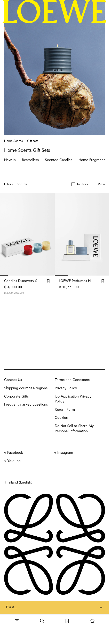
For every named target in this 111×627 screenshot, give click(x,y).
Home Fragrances (92, 160)
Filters (8, 184)
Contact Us (13, 380)
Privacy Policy (66, 388)
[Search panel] (42, 621)
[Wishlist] (67, 621)
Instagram (65, 453)
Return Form (65, 410)
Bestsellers (30, 160)
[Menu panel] (16, 621)
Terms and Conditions (72, 380)
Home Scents (13, 141)
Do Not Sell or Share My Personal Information (74, 428)
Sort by (22, 184)
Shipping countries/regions (25, 388)
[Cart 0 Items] (92, 621)
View (101, 184)
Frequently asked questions (26, 404)
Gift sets (32, 141)
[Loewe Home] (54, 11)
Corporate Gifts (16, 396)
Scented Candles (58, 160)
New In (10, 160)
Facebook (15, 453)
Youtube (14, 461)
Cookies (61, 418)
